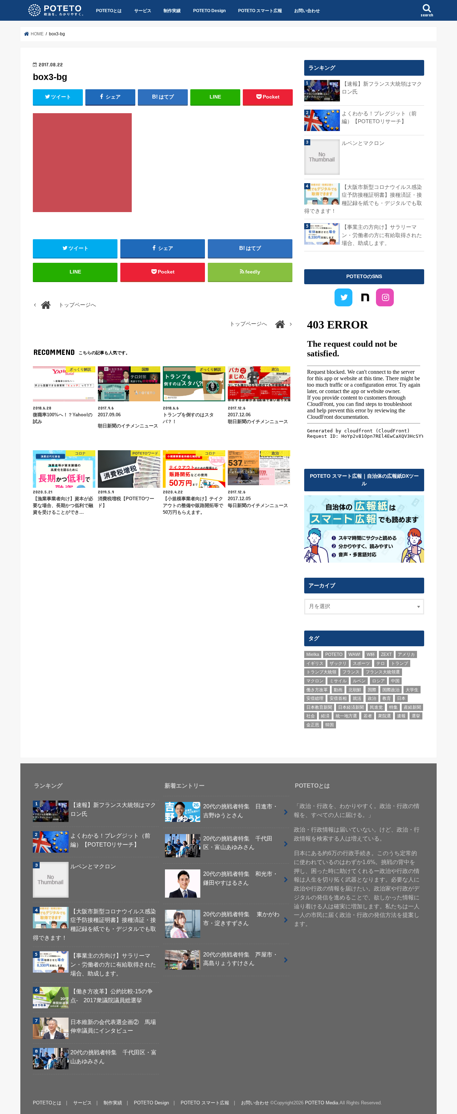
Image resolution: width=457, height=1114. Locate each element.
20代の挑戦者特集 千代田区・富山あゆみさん (113, 1056)
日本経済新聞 (351, 707)
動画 (338, 689)
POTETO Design (209, 10)
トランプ (399, 663)
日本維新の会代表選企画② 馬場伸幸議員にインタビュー (113, 1026)
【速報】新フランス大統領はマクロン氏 (382, 88)
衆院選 (384, 715)
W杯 (371, 654)
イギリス (314, 663)
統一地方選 (346, 715)
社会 (310, 715)
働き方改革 (317, 689)
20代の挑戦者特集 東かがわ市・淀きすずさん (241, 918)
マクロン (314, 680)
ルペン (359, 680)
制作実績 (172, 10)
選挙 (416, 715)
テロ (380, 663)
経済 (325, 715)
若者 (367, 715)
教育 (386, 698)
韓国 (329, 724)
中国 (395, 680)
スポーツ (361, 663)
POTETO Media (321, 1102)
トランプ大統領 (321, 671)
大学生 (412, 689)
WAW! (354, 654)
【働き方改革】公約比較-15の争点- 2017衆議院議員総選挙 (111, 995)
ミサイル (338, 680)
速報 (401, 715)
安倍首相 (338, 698)
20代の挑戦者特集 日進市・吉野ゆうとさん (240, 810)
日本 (401, 698)
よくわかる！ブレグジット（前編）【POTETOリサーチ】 (379, 117)
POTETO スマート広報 (260, 10)
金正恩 (312, 724)
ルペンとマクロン (363, 143)
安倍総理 (314, 698)
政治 (372, 698)
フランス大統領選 (383, 671)
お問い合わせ (307, 10)
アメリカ (406, 654)
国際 (372, 689)
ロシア (378, 680)
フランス (351, 671)
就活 (357, 698)
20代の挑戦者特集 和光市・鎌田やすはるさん (240, 878)
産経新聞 (412, 707)
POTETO (333, 654)
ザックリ (338, 663)
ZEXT (386, 654)
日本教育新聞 (319, 707)
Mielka (312, 654)
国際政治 (391, 689)
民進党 (376, 707)
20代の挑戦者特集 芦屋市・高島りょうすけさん (240, 959)
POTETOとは (109, 10)
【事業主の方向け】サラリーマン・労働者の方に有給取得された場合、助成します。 (382, 235)
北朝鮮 (354, 689)
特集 (393, 707)
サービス (142, 10)
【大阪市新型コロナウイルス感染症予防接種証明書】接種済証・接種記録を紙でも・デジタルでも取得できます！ (363, 199)
